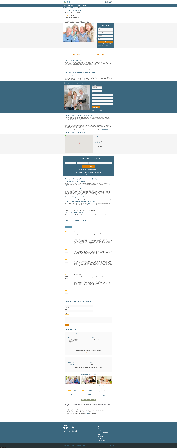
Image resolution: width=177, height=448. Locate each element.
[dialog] (3, 447)
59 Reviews (90, 390)
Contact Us (84, 5)
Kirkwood (71, 7)
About (66, 21)
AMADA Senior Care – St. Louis (103, 385)
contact (88, 413)
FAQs (77, 21)
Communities (70, 5)
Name (66, 304)
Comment (67, 316)
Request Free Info (105, 41)
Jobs (79, 5)
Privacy (67, 431)
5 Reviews (76, 15)
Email (66, 309)
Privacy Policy (100, 436)
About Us (99, 428)
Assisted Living (71, 364)
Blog (75, 5)
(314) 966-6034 (76, 18)
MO (69, 7)
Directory (66, 7)
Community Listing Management (103, 432)
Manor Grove (84, 385)
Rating (66, 313)
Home (65, 5)
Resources (100, 434)
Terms (69, 431)
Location (72, 21)
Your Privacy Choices (101, 440)
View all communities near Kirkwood (88, 399)
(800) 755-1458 (67, 18)
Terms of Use (109, 43)
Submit (67, 324)
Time (92, 92)
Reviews (82, 21)
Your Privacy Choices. (74, 431)
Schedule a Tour (96, 107)
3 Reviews (74, 390)
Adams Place (68, 385)
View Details (73, 394)
